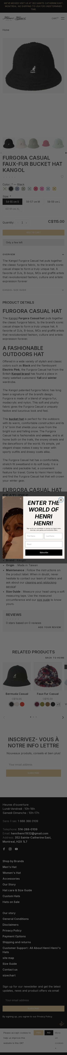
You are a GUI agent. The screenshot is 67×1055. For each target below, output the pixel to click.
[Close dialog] (60, 499)
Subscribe (44, 552)
